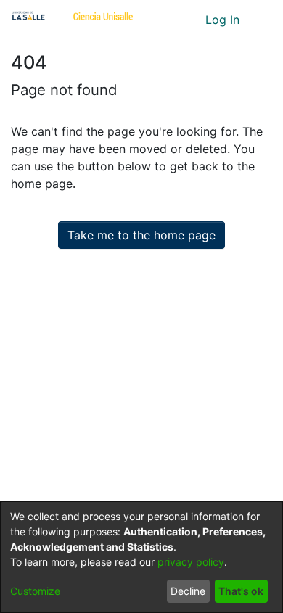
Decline (188, 591)
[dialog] (141, 557)
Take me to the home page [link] (141, 235)
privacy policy (190, 562)
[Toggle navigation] (261, 19)
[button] (167, 19)
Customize (35, 591)
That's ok (240, 591)
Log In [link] (223, 19)
